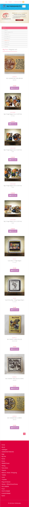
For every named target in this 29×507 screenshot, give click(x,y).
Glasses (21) (6, 34)
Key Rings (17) (7, 38)
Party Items (5, 468)
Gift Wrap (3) (6, 44)
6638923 (14, 416)
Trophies (4, 479)
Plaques (4, 470)
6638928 (14, 76)
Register (10, 1)
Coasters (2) (6, 42)
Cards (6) (6, 46)
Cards (3, 477)
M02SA (14, 259)
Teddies (4, 475)
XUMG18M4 (13, 219)
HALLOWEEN (5, 486)
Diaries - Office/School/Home (10, 484)
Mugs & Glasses (6, 482)
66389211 (14, 337)
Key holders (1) (7, 36)
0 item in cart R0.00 (18, 1)
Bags (3, 454)
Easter (3, 496)
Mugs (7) (6, 30)
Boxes (3, 461)
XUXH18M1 (12, 112)
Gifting (3, 466)
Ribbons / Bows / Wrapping (9, 472)
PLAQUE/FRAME (6, 493)
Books (3, 459)
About (3, 447)
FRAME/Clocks (5, 463)
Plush (3, 489)
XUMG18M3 (13, 184)
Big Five (4, 28)
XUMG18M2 (13, 148)
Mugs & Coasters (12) (8, 32)
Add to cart (15, 88)
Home (3, 445)
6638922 (14, 377)
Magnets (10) (6, 40)
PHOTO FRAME (6, 491)
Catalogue (4, 449)
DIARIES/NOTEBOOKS (8, 452)
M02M (14, 298)
